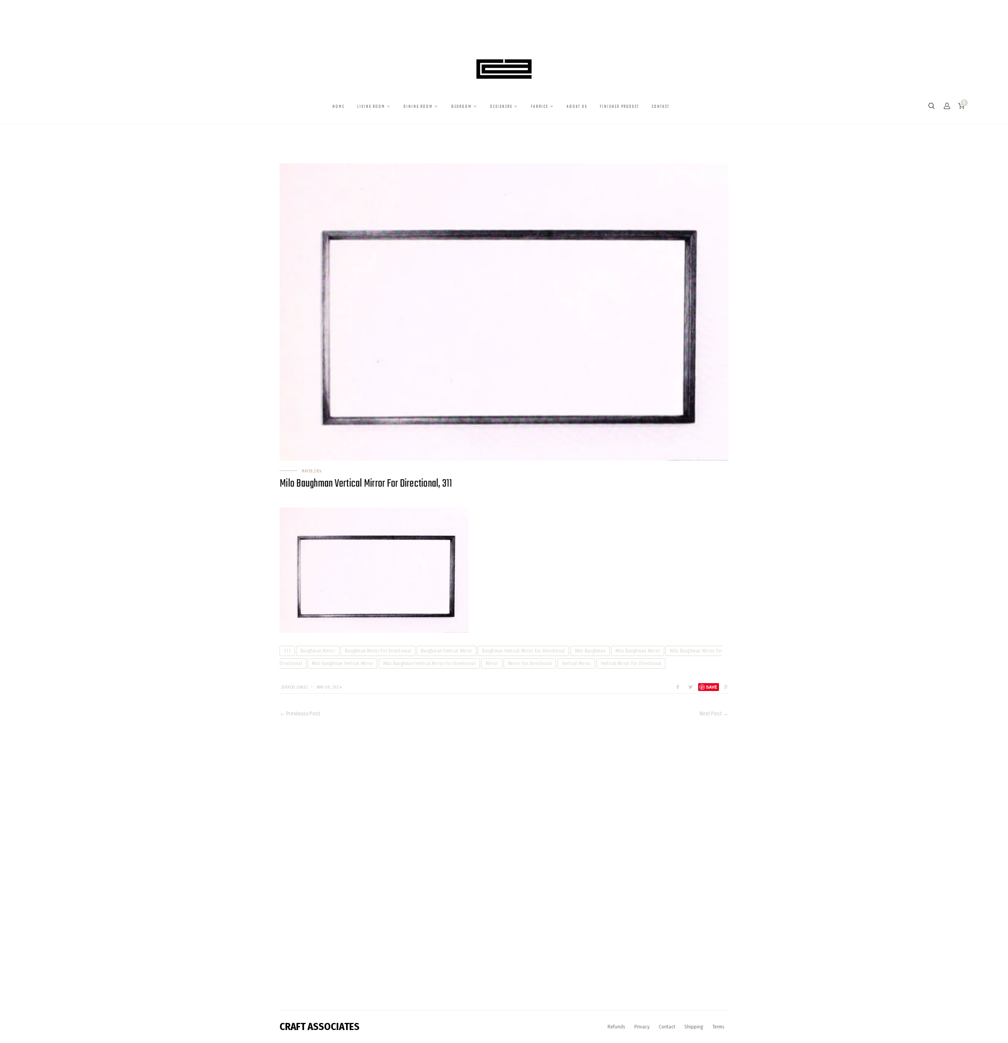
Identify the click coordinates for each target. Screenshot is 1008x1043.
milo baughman (590, 651)
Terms (718, 1027)
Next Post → (714, 713)
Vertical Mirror (576, 663)
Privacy (642, 1027)
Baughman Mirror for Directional (378, 651)
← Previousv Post (300, 713)
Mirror (491, 663)
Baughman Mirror (317, 651)
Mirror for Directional (530, 663)
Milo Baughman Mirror (637, 651)
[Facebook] (678, 687)
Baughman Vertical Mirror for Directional (523, 651)
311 (287, 651)
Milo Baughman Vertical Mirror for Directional (429, 663)
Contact (667, 1027)
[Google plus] (724, 687)
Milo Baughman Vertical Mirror (342, 663)
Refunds (616, 1027)
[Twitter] (690, 687)
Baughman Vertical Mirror (446, 651)
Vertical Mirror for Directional (631, 663)
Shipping (693, 1027)
